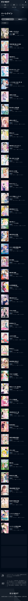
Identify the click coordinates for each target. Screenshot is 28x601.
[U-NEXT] (5, 2)
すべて (7, 19)
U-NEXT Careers (4, 596)
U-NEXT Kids (24, 596)
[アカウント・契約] (25, 2)
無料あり (20, 19)
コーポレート (10, 596)
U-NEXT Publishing (17, 596)
